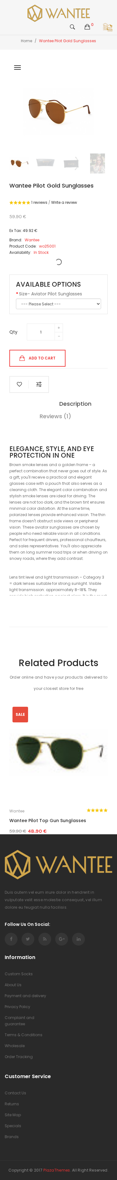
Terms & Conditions (23, 1034)
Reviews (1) (55, 416)
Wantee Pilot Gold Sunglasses (67, 40)
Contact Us (15, 1093)
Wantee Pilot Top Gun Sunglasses (47, 820)
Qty (13, 332)
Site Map (13, 1114)
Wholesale (15, 1045)
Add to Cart (42, 357)
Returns (12, 1104)
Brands (12, 1136)
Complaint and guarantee (19, 1021)
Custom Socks (19, 974)
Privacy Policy (17, 1006)
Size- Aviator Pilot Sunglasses (50, 294)
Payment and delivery (25, 995)
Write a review (64, 202)
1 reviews (39, 202)
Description (75, 404)
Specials (13, 1125)
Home (26, 40)
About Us (13, 984)
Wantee (17, 811)
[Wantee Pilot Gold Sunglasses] (19, 163)
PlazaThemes (56, 1170)
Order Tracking (19, 1056)
